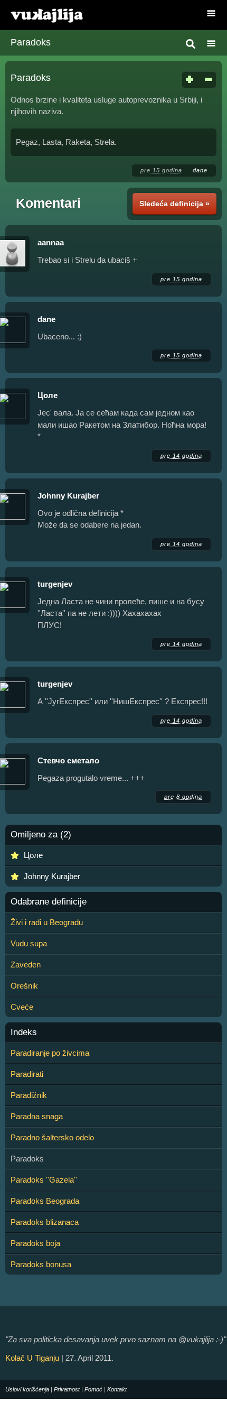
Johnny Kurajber (68, 495)
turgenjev (54, 583)
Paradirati (27, 1073)
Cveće (22, 1006)
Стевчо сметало (68, 760)
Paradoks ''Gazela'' (44, 1179)
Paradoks (31, 42)
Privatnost (67, 1389)
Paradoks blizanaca (45, 1221)
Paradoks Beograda (45, 1200)
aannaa (50, 242)
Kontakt (117, 1389)
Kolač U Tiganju (32, 1357)
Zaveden (26, 964)
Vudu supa (29, 943)
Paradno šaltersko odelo (52, 1137)
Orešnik (24, 985)
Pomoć (93, 1389)
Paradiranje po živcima (50, 1052)
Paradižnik (29, 1095)
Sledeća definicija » (174, 203)
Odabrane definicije (49, 902)
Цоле (47, 395)
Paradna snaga (37, 1116)
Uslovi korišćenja (27, 1389)
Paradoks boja (35, 1243)
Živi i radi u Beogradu (47, 922)
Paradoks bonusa (41, 1264)
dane (200, 170)
